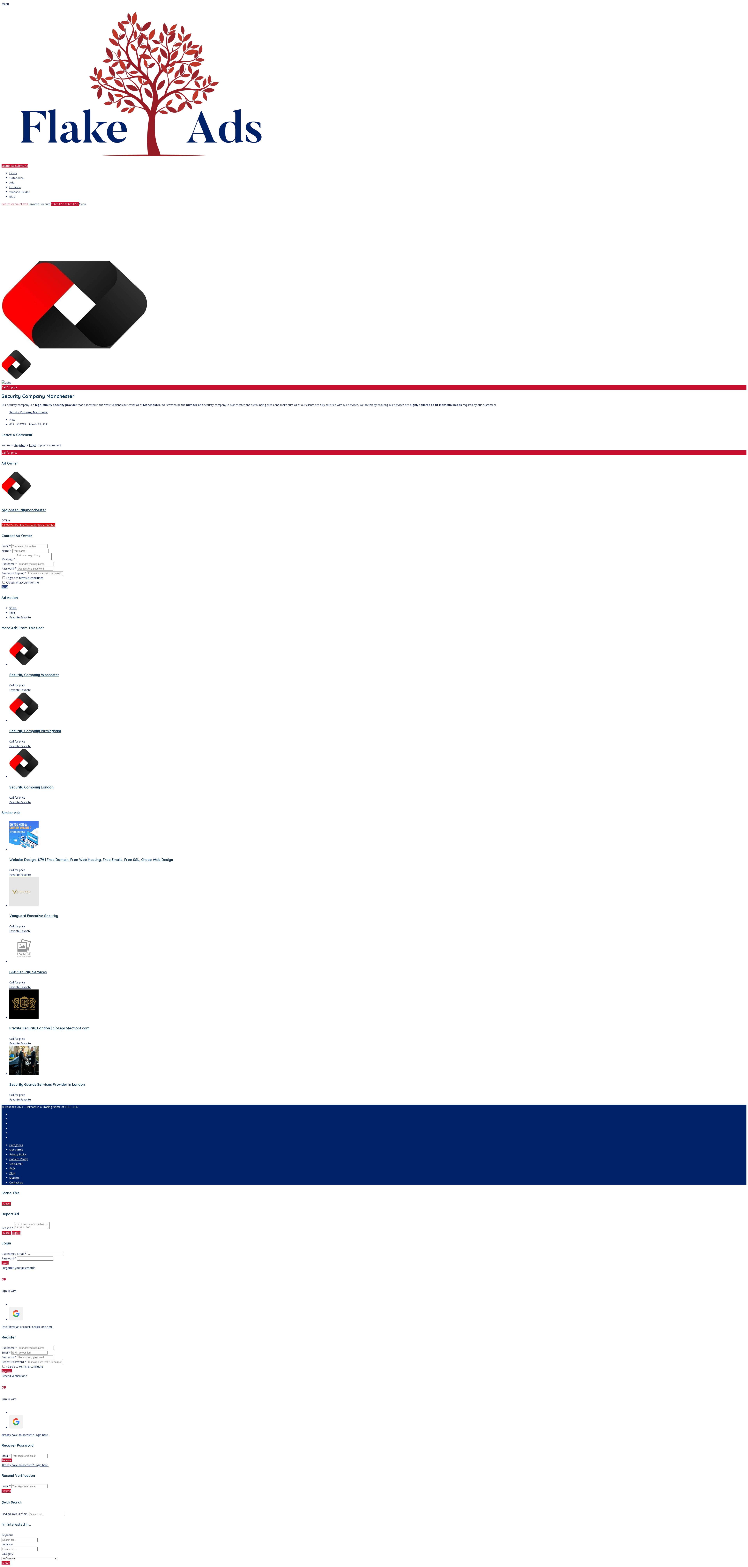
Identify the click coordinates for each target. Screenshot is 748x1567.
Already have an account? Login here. (25, 1435)
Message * (8, 559)
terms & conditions (31, 578)
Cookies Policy (18, 1159)
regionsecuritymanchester (24, 510)
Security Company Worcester (34, 675)
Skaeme (14, 1178)
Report (16, 1233)
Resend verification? (14, 1376)
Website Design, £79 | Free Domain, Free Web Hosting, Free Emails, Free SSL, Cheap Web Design (91, 859)
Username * (9, 564)
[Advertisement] (118, 233)
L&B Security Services (28, 972)
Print (12, 613)
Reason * (7, 1228)
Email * (6, 546)
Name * (7, 551)
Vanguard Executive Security (33, 916)
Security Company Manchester (28, 412)
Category (7, 1554)
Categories (16, 178)
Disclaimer (16, 1164)
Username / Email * (14, 1254)
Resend (6, 1491)
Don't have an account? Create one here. (27, 1327)
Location (15, 187)
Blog (12, 196)
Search (6, 1563)
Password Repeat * (14, 573)
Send (5, 587)
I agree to (24, 578)
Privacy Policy (17, 1154)
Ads (11, 182)
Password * (9, 568)
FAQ (12, 1168)
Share (13, 608)
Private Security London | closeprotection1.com (49, 1028)
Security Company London (31, 787)
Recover (7, 1460)
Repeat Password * (14, 1362)
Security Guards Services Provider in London (47, 1084)
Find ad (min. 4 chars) (15, 1514)
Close (6, 1203)
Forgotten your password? (18, 1268)
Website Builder (19, 192)
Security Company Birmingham (35, 731)
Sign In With (9, 1291)
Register (19, 445)
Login (32, 445)
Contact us (16, 1182)
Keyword (7, 1535)
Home (13, 173)
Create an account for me (22, 582)
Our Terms (16, 1150)
